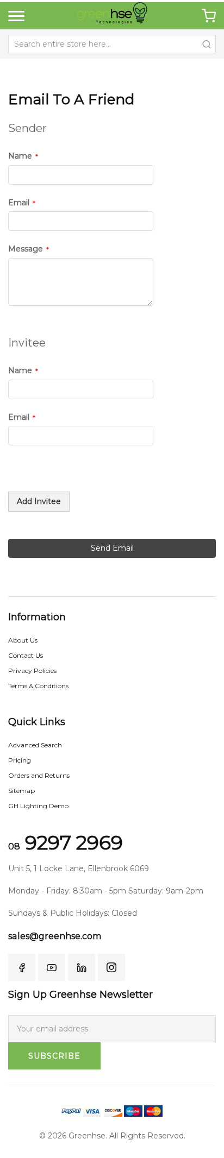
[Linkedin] (81, 967)
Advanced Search (35, 745)
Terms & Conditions (38, 686)
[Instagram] (111, 967)
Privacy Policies (32, 670)
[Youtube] (51, 967)
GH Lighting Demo (38, 806)
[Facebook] (21, 967)
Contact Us (25, 655)
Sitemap (21, 790)
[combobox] (112, 44)
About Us (23, 640)
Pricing (19, 760)
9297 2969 (65, 842)
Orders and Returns (39, 775)
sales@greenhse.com (54, 936)
